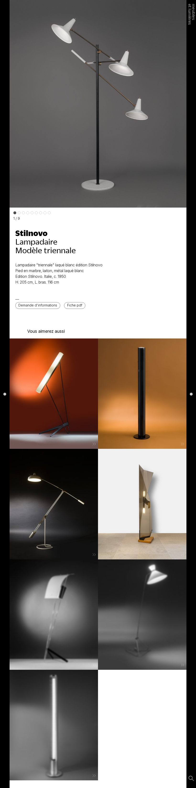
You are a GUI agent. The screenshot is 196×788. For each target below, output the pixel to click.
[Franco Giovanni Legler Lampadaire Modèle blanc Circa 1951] (54, 504)
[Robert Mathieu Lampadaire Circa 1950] (54, 393)
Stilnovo (31, 232)
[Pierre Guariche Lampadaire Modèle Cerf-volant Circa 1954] (54, 614)
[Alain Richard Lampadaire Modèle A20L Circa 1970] (142, 393)
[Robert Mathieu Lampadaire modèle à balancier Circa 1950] (142, 614)
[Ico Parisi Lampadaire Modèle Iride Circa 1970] (54, 725)
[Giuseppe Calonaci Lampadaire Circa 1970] (142, 504)
